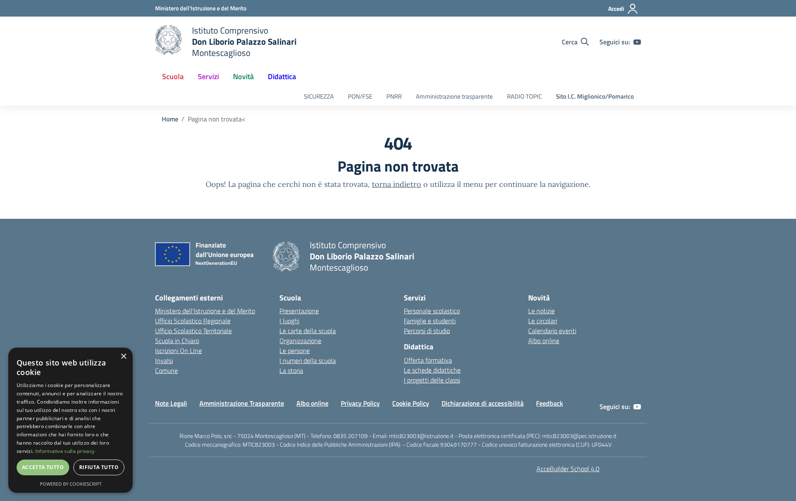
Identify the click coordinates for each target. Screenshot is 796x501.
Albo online (543, 341)
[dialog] (70, 420)
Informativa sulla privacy (65, 451)
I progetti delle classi (432, 380)
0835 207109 (350, 435)
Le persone (294, 351)
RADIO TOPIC (524, 96)
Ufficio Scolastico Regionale (193, 321)
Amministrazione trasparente (454, 96)
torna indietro (396, 184)
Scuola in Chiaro (177, 341)
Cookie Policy (410, 403)
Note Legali (171, 403)
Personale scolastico (432, 311)
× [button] (123, 356)
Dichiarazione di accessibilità (483, 403)
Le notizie (541, 311)
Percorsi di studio (427, 331)
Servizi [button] (208, 76)
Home (170, 119)
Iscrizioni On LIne (178, 351)
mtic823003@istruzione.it (421, 435)
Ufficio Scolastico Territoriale (193, 331)
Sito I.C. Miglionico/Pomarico (595, 96)
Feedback (549, 403)
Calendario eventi (552, 331)
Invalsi (164, 360)
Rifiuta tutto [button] (99, 467)
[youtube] (637, 42)
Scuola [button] (173, 76)
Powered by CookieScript (71, 484)
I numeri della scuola (307, 360)
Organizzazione (300, 341)
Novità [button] (243, 76)
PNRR (394, 96)
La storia (291, 370)
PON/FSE (360, 96)
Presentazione (299, 311)
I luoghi (289, 321)
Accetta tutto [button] (43, 467)
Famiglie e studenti (430, 321)
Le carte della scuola (307, 331)
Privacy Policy (360, 403)
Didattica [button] (282, 76)
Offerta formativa (428, 360)
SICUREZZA (319, 96)
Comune (166, 370)
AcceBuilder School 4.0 (567, 469)
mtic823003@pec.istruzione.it (579, 435)
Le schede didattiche (432, 370)
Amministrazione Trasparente (241, 403)
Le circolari (542, 321)
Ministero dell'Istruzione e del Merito (205, 311)
